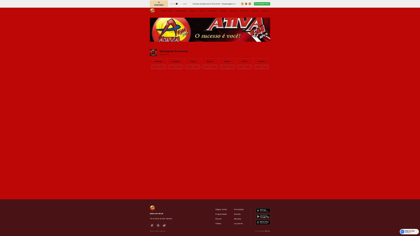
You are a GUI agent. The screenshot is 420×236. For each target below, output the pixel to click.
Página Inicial (166, 11)
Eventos (223, 11)
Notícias (255, 11)
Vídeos (201, 11)
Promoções (212, 11)
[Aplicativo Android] (246, 3)
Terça (192, 61)
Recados (233, 11)
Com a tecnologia (259, 231)
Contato (265, 11)
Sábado (261, 61)
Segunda (176, 61)
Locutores (244, 11)
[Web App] (242, 3)
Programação (180, 11)
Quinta (227, 61)
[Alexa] (249, 3)
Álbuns (192, 11)
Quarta (210, 61)
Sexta (244, 61)
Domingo (158, 61)
